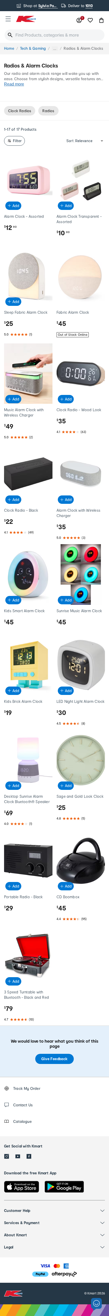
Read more (14, 84)
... (54, 49)
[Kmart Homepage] (26, 18)
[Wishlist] (90, 20)
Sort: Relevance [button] (79, 141)
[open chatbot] (96, 1304)
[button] (8, 18)
